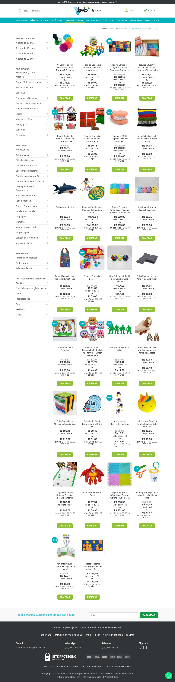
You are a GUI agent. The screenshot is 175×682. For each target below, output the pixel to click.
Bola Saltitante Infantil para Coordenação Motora (119, 279)
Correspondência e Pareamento (25, 188)
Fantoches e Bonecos (26, 98)
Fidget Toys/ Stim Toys (27, 108)
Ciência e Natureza (25, 160)
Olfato (18, 293)
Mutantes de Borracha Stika (92, 493)
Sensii (104, 20)
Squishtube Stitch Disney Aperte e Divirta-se (92, 424)
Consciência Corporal (26, 165)
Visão (18, 314)
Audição (20, 282)
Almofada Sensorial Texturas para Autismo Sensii (147, 139)
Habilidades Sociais (25, 211)
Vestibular (20, 309)
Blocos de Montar (24, 87)
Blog (97, 635)
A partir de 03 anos (25, 42)
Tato (18, 304)
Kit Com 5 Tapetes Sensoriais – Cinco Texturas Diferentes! (65, 67)
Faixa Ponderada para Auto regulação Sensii (147, 277)
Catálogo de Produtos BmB (69, 635)
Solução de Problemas (27, 237)
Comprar (65, 98)
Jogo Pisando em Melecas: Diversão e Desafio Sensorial (65, 495)
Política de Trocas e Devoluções (61, 666)
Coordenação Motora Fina (28, 176)
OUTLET (156, 20)
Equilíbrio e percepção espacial (31, 288)
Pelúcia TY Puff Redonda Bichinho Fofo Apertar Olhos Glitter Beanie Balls (92, 351)
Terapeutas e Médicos (26, 257)
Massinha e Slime (24, 119)
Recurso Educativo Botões (92, 277)
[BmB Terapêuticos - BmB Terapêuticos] (87, 11)
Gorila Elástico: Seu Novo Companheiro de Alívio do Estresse (147, 350)
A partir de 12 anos (25, 58)
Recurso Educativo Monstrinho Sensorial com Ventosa (92, 67)
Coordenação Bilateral (27, 170)
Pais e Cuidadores (24, 268)
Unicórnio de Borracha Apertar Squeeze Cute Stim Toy (147, 424)
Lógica (19, 113)
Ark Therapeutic (93, 20)
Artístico (20, 76)
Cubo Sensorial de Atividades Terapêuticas (65, 422)
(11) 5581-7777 (110, 647)
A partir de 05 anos (25, 48)
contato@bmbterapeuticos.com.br (32, 647)
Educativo (20, 92)
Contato (130, 635)
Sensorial (20, 129)
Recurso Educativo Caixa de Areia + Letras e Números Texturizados (147, 67)
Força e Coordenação (26, 206)
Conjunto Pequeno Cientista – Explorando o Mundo (65, 566)
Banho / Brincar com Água (29, 82)
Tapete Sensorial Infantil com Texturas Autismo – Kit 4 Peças (120, 495)
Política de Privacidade (119, 666)
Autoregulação (23, 154)
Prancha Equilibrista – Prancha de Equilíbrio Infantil (92, 210)
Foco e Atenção (23, 200)
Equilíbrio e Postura (25, 195)
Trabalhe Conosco (113, 635)
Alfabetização (22, 149)
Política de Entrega (92, 666)
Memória (20, 221)
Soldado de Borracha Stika (119, 348)
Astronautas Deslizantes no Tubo (119, 422)
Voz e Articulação (24, 243)
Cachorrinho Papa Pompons (65, 348)
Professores (22, 263)
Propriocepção (23, 232)
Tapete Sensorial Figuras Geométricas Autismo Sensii (92, 566)
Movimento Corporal (26, 227)
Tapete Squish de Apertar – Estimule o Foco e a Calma (65, 139)
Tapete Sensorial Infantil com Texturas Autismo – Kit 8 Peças (120, 210)
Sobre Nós (46, 635)
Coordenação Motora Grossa (30, 181)
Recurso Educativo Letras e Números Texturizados (92, 139)
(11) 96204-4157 (74, 647)
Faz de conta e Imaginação (29, 103)
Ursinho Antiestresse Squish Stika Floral (147, 208)
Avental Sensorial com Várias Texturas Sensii (65, 277)
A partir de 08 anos (25, 53)
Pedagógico (21, 124)
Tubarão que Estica (65, 207)
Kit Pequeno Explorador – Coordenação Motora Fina (147, 495)
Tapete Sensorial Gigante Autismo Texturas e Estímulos (119, 67)
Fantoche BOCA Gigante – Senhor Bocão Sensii (120, 139)
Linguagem (21, 216)
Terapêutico (21, 134)
